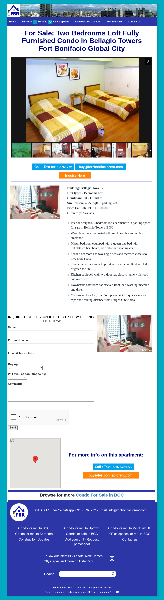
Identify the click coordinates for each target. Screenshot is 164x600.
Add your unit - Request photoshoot (82, 541)
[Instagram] (112, 558)
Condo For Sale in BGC (100, 495)
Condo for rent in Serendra (34, 533)
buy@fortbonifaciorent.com (101, 166)
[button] (35, 459)
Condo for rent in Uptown (82, 528)
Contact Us (134, 21)
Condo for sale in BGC (82, 533)
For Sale (42, 21)
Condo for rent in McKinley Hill (129, 528)
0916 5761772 (85, 510)
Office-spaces (61, 21)
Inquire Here (75, 175)
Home (12, 21)
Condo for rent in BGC (34, 528)
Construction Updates (34, 539)
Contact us (129, 539)
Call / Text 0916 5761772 (53, 166)
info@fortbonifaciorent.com (127, 510)
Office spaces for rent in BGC (129, 533)
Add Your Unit (114, 21)
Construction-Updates (87, 21)
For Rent (27, 21)
